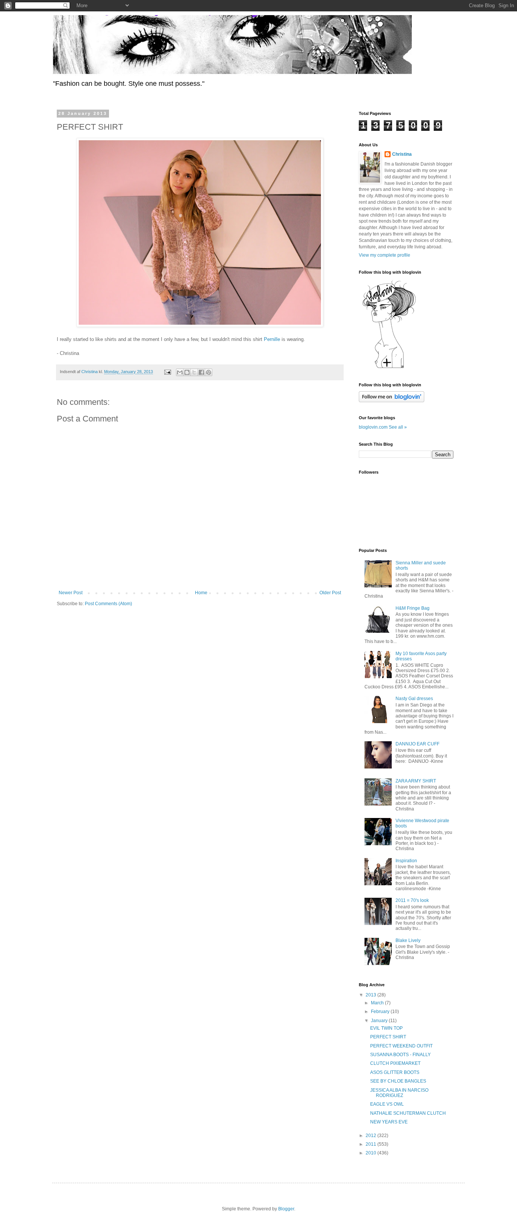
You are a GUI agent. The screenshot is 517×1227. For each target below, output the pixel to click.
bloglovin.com (373, 427)
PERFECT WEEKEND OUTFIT (401, 1046)
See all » (398, 427)
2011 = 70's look (412, 900)
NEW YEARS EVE (389, 1122)
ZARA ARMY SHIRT (416, 781)
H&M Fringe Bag (413, 608)
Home (201, 592)
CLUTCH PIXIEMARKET (395, 1063)
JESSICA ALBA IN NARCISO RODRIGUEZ (399, 1093)
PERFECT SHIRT (388, 1037)
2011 (371, 1144)
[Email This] (180, 372)
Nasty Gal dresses (414, 698)
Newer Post (71, 592)
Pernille (272, 339)
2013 (371, 995)
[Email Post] (167, 371)
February (381, 1011)
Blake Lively (408, 940)
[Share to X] (194, 372)
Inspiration (406, 860)
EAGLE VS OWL (387, 1104)
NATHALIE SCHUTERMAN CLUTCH (408, 1113)
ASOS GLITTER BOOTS (394, 1072)
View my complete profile (384, 255)
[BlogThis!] (187, 372)
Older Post (330, 592)
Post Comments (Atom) (108, 603)
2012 (371, 1135)
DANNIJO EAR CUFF (417, 744)
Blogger (286, 1209)
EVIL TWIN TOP (386, 1028)
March (378, 1002)
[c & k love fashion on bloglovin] (389, 367)
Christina (402, 154)
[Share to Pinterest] (208, 372)
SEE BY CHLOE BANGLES (398, 1081)
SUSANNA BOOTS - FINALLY (400, 1054)
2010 (371, 1153)
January (380, 1020)
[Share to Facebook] (201, 372)
